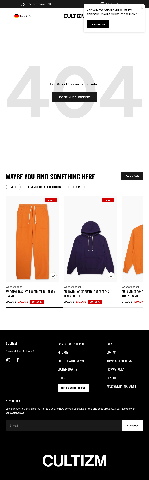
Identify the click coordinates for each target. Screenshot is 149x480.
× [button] (142, 7)
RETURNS (63, 352)
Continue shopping (74, 97)
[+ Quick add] (53, 275)
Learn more (97, 24)
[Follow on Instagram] (8, 360)
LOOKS (61, 378)
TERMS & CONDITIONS (119, 361)
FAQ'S (109, 344)
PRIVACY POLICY (116, 369)
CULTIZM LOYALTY (67, 369)
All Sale (132, 176)
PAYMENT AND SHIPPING (71, 344)
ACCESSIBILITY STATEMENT (121, 386)
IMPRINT (111, 378)
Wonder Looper (14, 286)
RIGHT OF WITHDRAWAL (71, 361)
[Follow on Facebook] (17, 360)
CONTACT (112, 352)
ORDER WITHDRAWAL (73, 388)
